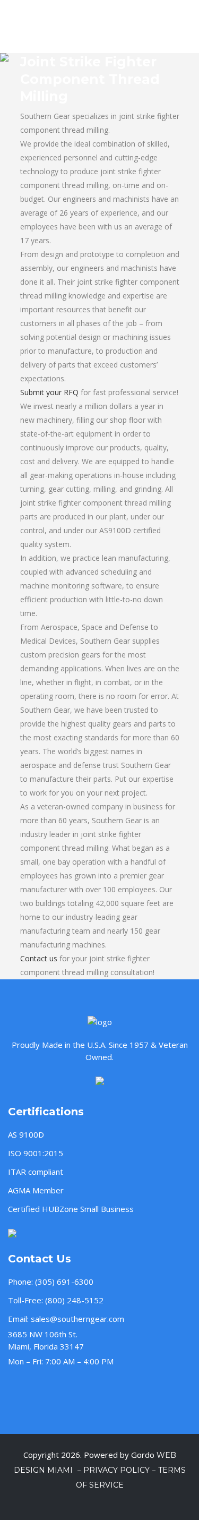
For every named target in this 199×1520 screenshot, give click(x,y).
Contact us (38, 958)
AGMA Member (36, 1190)
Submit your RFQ (49, 392)
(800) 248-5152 (74, 1300)
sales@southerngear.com (77, 1318)
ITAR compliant (35, 1171)
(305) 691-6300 (64, 1281)
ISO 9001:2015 (35, 1153)
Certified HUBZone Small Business (71, 1208)
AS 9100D (26, 1134)
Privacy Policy (116, 1470)
